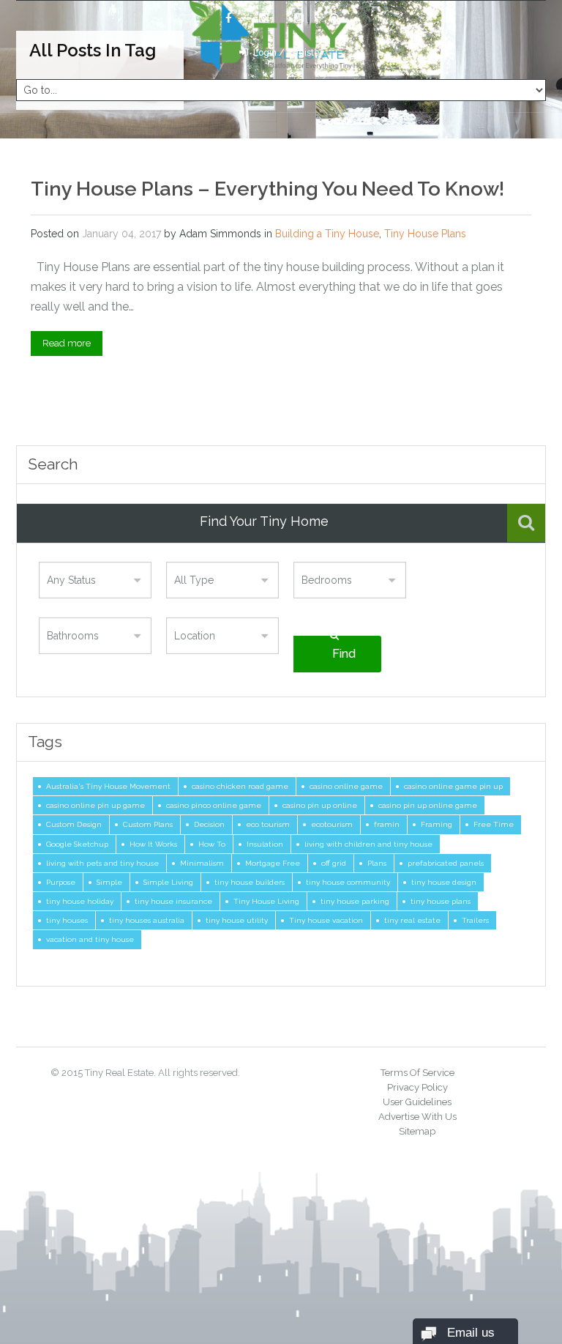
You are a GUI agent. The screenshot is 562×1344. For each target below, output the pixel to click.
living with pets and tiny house (102, 862)
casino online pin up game (95, 805)
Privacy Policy (417, 1087)
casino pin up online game (427, 805)
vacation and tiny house (90, 939)
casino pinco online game (213, 805)
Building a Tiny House (327, 234)
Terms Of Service (417, 1072)
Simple (109, 881)
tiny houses (67, 920)
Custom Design (74, 824)
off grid (333, 862)
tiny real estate (412, 920)
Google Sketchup (77, 843)
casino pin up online (319, 805)
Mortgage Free (272, 862)
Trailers (475, 920)
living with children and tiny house (368, 843)
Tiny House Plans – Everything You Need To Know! (267, 188)
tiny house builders (249, 881)
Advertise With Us (417, 1116)
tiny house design (443, 881)
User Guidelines (417, 1101)
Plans (376, 862)
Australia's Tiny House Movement (108, 785)
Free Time (493, 824)
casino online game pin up (453, 785)
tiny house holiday (79, 900)
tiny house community (348, 881)
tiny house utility (237, 920)
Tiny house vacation (326, 920)
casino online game (346, 785)
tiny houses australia (146, 920)
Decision (209, 824)
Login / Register (288, 53)
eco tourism (268, 824)
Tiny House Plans (425, 234)
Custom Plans (148, 824)
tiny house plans (441, 900)
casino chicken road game (240, 785)
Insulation (265, 843)
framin (387, 824)
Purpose (60, 881)
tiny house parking (355, 900)
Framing (436, 824)
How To (211, 843)
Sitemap (417, 1131)
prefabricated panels (446, 862)
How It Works (153, 843)
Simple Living (168, 881)
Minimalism (202, 862)
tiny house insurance (173, 900)
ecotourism (332, 824)
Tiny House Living (266, 900)
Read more (66, 343)
